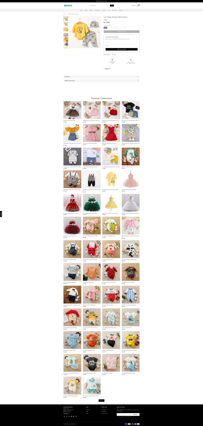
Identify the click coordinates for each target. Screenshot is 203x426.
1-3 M (105, 28)
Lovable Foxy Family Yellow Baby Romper (70, 395)
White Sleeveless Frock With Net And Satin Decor (130, 213)
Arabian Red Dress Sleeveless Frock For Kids (71, 213)
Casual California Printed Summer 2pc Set (90, 166)
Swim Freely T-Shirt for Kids (126, 327)
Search (87, 413)
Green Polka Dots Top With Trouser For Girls (90, 395)
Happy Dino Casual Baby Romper (127, 166)
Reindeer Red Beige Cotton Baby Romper (70, 327)
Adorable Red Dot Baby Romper (107, 259)
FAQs (87, 411)
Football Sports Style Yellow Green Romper (90, 327)
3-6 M (120, 28)
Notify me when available (121, 49)
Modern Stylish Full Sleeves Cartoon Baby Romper (72, 189)
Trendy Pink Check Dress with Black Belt (90, 143)
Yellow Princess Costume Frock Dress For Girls (110, 213)
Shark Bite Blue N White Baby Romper (128, 373)
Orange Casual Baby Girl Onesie (88, 282)
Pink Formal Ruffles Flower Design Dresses (129, 189)
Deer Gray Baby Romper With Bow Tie (70, 282)
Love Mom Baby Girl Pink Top (107, 373)
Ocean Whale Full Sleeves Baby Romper (109, 327)
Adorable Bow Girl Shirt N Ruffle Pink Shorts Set (91, 120)
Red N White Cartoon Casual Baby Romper (90, 259)
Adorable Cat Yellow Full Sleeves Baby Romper (110, 189)
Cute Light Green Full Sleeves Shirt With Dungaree (72, 166)
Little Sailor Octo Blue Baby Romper (69, 350)
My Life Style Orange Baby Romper (89, 350)
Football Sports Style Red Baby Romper (109, 282)
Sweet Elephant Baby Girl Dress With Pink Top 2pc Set (130, 236)
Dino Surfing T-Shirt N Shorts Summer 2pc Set (71, 373)
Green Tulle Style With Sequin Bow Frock (90, 213)
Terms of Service (104, 413)
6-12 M (124, 28)
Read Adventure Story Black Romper (89, 373)
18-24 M (115, 28)
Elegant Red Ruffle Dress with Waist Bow (109, 143)
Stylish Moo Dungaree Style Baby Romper (129, 259)
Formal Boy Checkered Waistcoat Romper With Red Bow (92, 190)
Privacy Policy (104, 409)
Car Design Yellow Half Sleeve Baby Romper (129, 350)
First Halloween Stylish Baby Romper (128, 282)
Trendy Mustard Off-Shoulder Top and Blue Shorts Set (72, 144)
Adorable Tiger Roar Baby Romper (108, 350)
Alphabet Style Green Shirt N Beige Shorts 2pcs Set (131, 143)
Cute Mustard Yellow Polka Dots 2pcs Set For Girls (111, 166)
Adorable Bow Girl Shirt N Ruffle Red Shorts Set (110, 120)
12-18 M (110, 28)
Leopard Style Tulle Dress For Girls (69, 120)
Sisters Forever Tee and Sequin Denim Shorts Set (130, 120)
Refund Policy (104, 411)
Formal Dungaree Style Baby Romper (69, 259)
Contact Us (88, 409)
